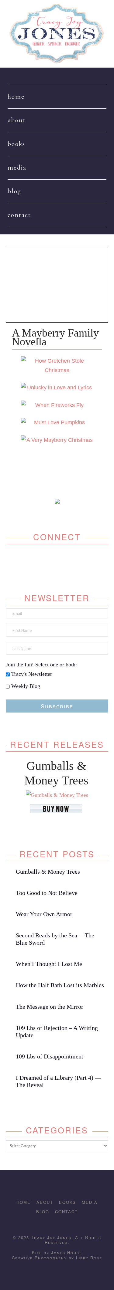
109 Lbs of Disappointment (49, 1056)
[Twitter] (50, 558)
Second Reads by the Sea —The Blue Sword (55, 939)
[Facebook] (37, 558)
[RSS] (68, 1223)
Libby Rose (89, 1258)
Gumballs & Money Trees (48, 871)
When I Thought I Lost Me (49, 963)
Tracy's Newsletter (31, 674)
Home (23, 1202)
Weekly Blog (25, 686)
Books (67, 1202)
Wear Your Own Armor (44, 914)
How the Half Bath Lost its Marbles (60, 985)
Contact (66, 1211)
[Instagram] (63, 558)
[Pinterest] (76, 558)
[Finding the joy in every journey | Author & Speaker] (57, 33)
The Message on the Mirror (49, 1006)
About (44, 1202)
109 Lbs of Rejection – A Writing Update (57, 1031)
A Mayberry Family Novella (55, 337)
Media (90, 1202)
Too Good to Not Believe (47, 892)
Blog (42, 1211)
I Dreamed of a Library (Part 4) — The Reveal (58, 1081)
